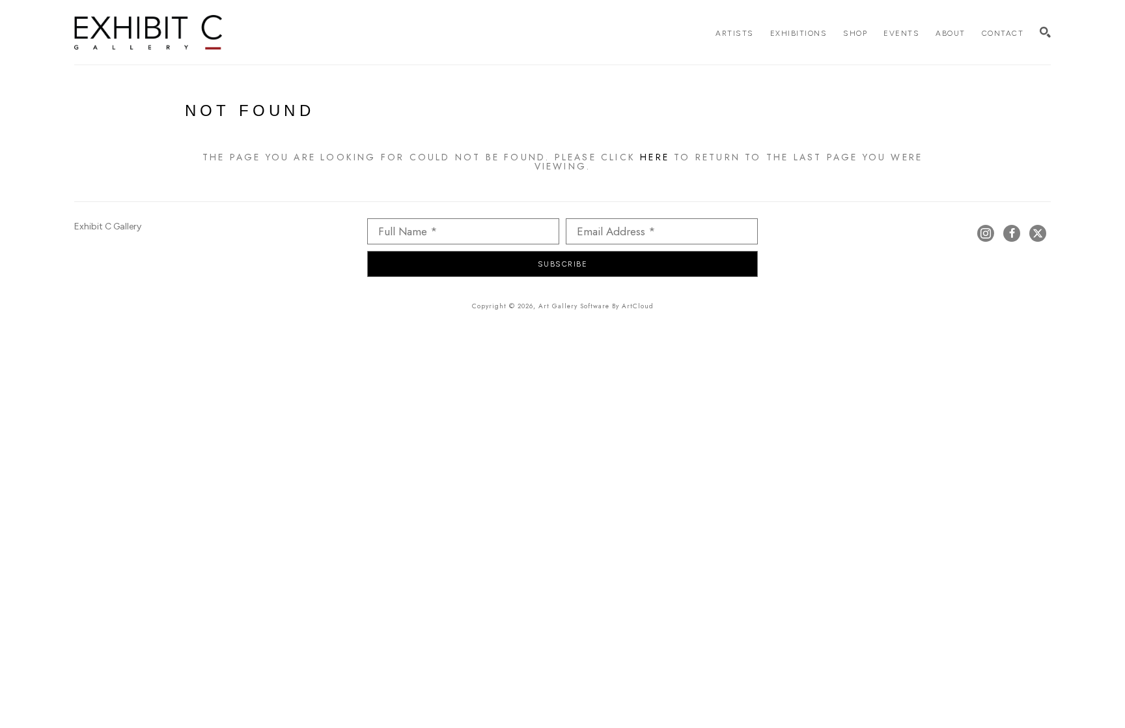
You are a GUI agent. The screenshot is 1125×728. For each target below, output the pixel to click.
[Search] (1045, 32)
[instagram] (985, 233)
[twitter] (1037, 233)
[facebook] (1011, 233)
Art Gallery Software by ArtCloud (596, 306)
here (654, 157)
